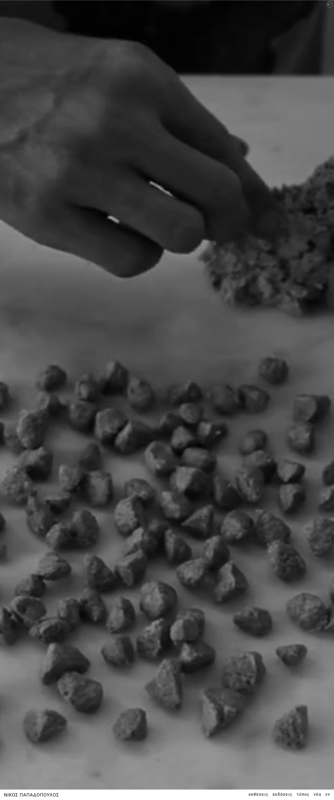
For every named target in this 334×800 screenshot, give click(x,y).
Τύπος (303, 794)
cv (327, 794)
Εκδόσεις (282, 794)
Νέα (317, 794)
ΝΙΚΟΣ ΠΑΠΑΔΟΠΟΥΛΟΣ (31, 795)
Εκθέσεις (258, 794)
